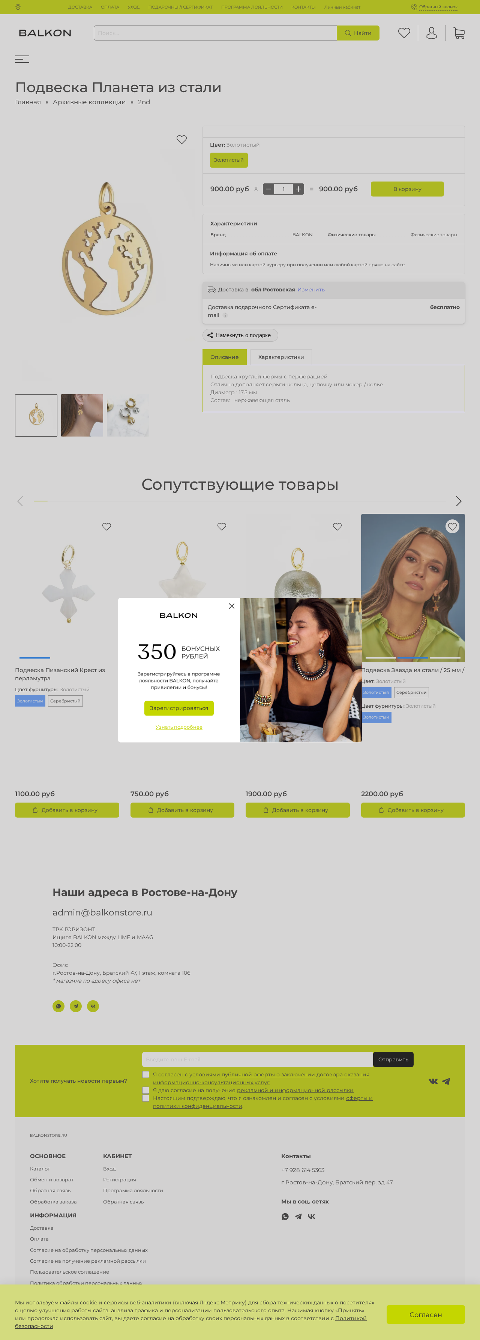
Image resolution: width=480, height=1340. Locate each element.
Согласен (426, 1315)
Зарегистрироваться (179, 708)
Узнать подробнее (179, 727)
